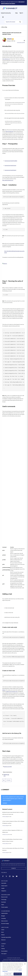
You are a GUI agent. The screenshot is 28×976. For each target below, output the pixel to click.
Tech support (3, 953)
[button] (3, 780)
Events (2, 946)
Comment (5, 803)
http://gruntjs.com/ (9, 131)
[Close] (25, 963)
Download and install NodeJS (10, 170)
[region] (13, 969)
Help (16, 13)
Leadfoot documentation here (12, 691)
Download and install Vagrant (10, 165)
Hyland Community (6, 13)
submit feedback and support (8, 3)
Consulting (3, 918)
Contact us (13, 868)
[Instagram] (9, 876)
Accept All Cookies (17, 974)
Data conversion (4, 921)
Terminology (3, 899)
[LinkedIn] (13, 876)
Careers (2, 929)
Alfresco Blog (4, 27)
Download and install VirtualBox (11, 160)
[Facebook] (2, 876)
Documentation (4, 951)
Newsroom (3, 940)
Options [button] (24, 41)
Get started (21, 1)
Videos (2, 904)
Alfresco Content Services (7, 772)
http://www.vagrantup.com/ (7, 180)
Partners (3, 934)
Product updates (4, 907)
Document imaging (5, 923)
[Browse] (3, 17)
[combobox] (13, 21)
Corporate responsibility (6, 937)
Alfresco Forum (5, 834)
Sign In (21, 13)
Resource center (4, 897)
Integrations (3, 891)
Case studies (3, 883)
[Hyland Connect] (9, 8)
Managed (3, 916)
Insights (2, 888)
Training (3, 948)
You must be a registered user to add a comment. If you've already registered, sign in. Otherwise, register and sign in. (13, 798)
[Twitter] (6, 876)
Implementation (4, 913)
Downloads (3, 902)
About (2, 932)
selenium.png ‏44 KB (8, 766)
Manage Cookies (8, 974)
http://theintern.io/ (6, 59)
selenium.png (6, 774)
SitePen (3, 690)
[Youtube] (16, 876)
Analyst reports (4, 885)
